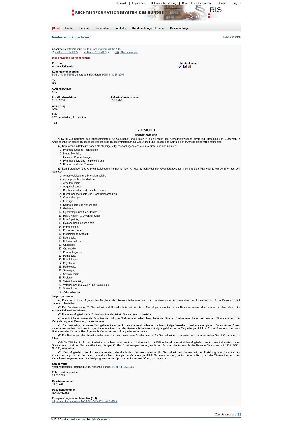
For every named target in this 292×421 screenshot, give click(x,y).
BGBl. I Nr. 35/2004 (113, 74)
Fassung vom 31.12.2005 (106, 49)
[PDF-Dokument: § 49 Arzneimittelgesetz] (189, 66)
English (236, 3)
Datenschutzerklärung (162, 3)
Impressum (137, 3)
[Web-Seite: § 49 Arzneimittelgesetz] (180, 66)
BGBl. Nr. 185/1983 (63, 74)
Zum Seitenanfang (225, 414)
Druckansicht (232, 36)
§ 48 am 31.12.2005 (66, 52)
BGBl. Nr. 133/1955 (123, 366)
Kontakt (120, 3)
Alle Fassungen (129, 52)
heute (86, 49)
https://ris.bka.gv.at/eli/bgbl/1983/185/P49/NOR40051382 (84, 401)
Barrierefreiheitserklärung (195, 3)
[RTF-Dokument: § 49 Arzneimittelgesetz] (185, 66)
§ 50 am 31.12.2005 (95, 52)
